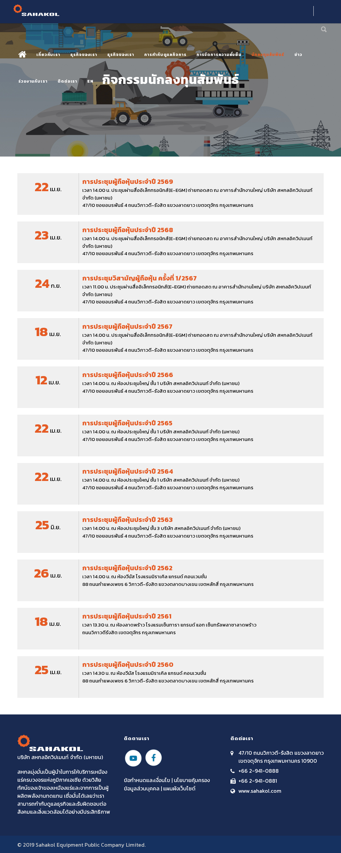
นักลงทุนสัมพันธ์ (267, 55)
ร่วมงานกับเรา (33, 81)
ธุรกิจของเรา (83, 55)
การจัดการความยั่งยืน (218, 55)
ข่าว (298, 55)
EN (90, 81)
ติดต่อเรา (67, 81)
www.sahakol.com (259, 791)
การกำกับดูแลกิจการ (165, 55)
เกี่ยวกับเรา (48, 55)
